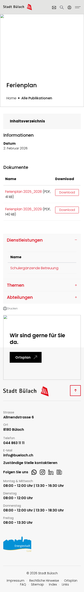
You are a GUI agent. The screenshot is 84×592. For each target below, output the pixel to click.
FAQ (23, 584)
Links (65, 584)
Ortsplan (23, 357)
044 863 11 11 (14, 443)
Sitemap (37, 584)
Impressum (15, 580)
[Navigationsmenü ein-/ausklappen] (77, 8)
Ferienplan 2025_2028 (23, 191)
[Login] (69, 7)
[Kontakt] (54, 7)
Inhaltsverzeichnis (27, 121)
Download (64, 178)
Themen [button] (15, 285)
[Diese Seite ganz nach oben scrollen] (75, 390)
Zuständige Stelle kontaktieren (30, 463)
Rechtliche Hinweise (44, 580)
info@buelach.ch (18, 455)
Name (10, 178)
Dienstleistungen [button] (25, 240)
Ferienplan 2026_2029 (23, 209)
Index (53, 584)
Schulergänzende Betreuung (34, 268)
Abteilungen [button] (20, 297)
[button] (10, 308)
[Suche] (62, 7)
